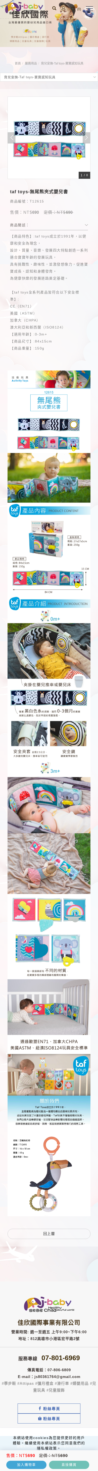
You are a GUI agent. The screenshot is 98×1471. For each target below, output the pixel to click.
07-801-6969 (60, 1358)
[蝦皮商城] (49, 1419)
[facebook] (49, 1409)
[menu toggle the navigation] (89, 8)
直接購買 (69, 1464)
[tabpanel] (49, 23)
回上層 (49, 1234)
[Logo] (25, 8)
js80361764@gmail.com (57, 1376)
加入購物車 (26, 1464)
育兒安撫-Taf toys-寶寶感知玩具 (62, 63)
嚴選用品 (31, 63)
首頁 (18, 63)
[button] (54, 9)
